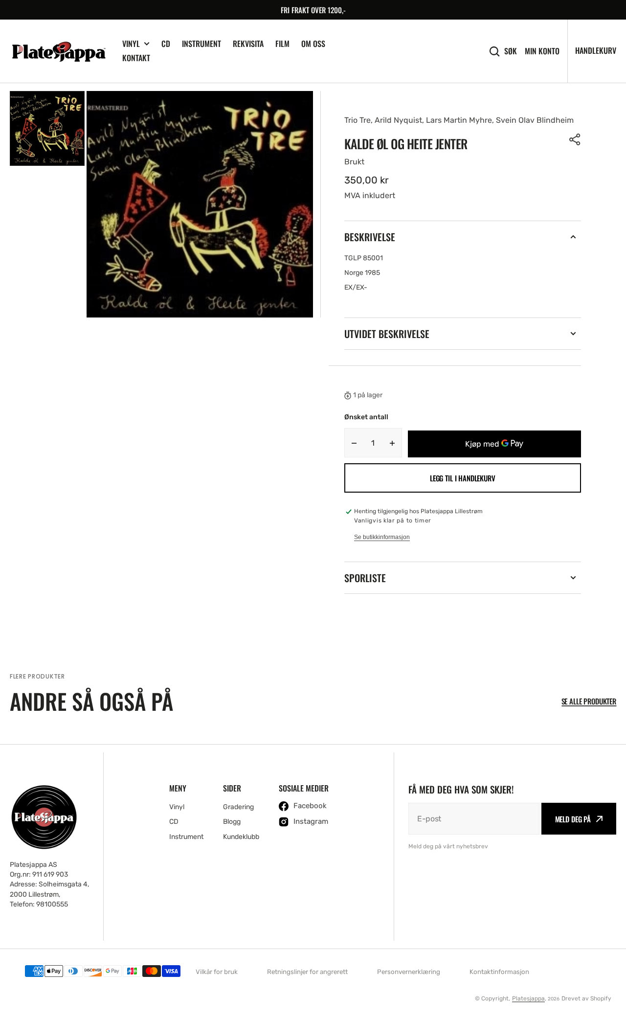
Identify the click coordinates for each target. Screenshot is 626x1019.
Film (282, 43)
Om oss (313, 43)
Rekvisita (248, 43)
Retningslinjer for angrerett (307, 971)
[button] (575, 139)
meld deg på (573, 819)
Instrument (201, 43)
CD (165, 43)
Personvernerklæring (408, 971)
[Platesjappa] (59, 51)
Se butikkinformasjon (382, 537)
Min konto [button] (542, 51)
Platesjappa (528, 998)
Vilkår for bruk (217, 971)
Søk (510, 51)
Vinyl (131, 43)
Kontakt (136, 58)
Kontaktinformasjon (499, 971)
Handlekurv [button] (595, 50)
